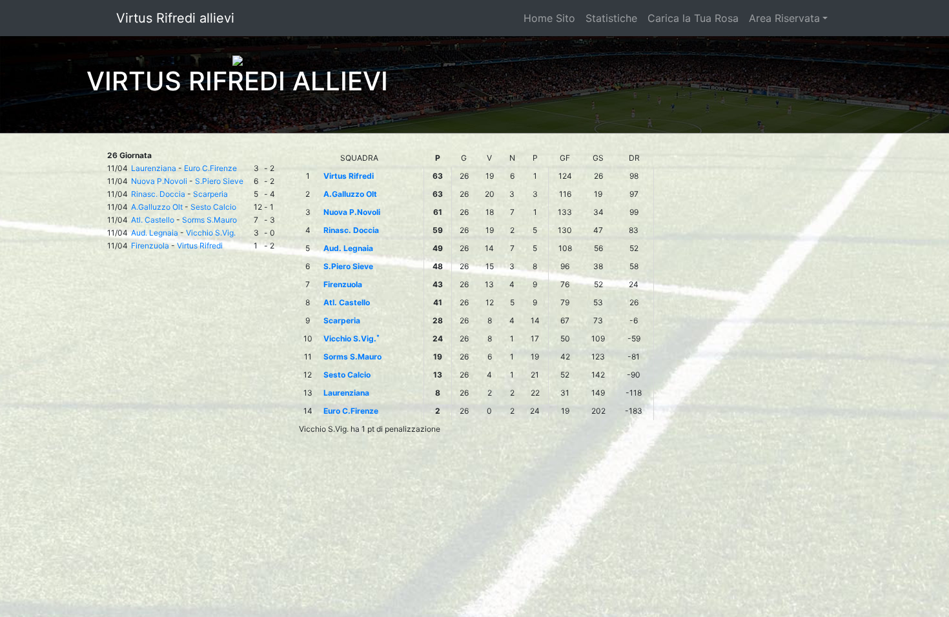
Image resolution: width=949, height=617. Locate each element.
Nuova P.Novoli (159, 181)
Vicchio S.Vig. (211, 233)
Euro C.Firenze (210, 168)
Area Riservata (784, 18)
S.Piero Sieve (219, 181)
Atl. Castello (152, 220)
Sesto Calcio (213, 207)
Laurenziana (153, 168)
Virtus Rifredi (200, 245)
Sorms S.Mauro (209, 220)
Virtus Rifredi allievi (175, 18)
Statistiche (611, 18)
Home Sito (549, 18)
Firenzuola (150, 245)
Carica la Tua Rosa (693, 18)
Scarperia (210, 194)
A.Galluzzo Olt (157, 207)
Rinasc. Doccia (158, 194)
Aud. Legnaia (154, 233)
